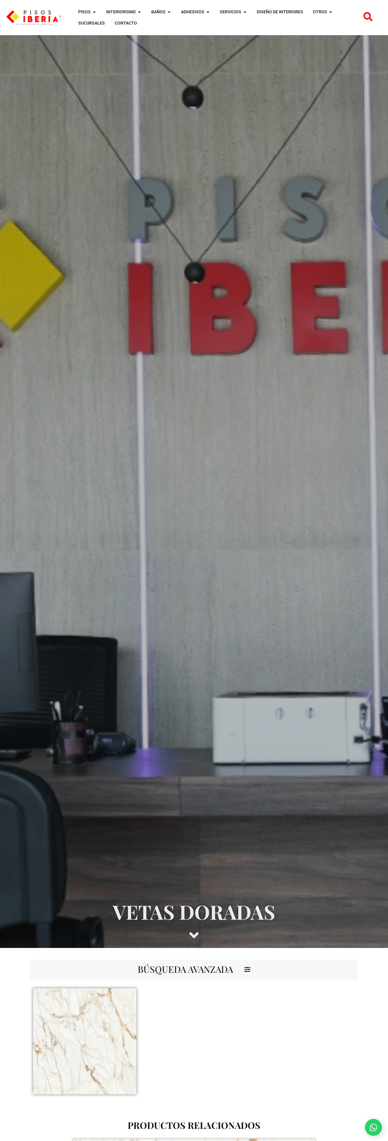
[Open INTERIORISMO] (139, 12)
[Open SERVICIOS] (245, 12)
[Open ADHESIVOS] (208, 12)
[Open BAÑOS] (169, 12)
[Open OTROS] (331, 12)
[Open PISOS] (94, 12)
